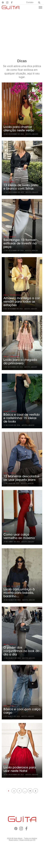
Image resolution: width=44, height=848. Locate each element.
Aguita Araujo (31, 134)
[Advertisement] (22, 33)
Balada (7, 586)
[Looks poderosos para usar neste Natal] (22, 750)
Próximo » (35, 790)
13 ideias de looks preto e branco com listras (21, 186)
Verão (12, 124)
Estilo (13, 182)
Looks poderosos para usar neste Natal (20, 769)
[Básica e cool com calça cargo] (22, 692)
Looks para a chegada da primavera (20, 361)
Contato (29, 2)
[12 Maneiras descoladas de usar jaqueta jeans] (22, 459)
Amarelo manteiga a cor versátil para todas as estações (22, 301)
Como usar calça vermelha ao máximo (19, 536)
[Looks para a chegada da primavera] (22, 342)
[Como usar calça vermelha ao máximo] (22, 517)
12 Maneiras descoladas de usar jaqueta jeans (21, 478)
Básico (6, 411)
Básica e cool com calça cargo (22, 710)
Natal (12, 764)
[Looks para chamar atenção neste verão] (22, 109)
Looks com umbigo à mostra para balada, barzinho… (19, 592)
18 (30, 790)
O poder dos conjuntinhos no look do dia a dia (21, 651)
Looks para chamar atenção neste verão (19, 128)
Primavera (14, 356)
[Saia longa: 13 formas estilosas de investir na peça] (22, 226)
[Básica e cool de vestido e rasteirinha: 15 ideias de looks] (22, 401)
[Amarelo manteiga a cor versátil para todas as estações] (22, 284)
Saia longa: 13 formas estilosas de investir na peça (20, 243)
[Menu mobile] (40, 7)
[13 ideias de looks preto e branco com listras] (22, 168)
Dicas (6, 124)
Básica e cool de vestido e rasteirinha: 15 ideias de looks (22, 418)
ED (34, 840)
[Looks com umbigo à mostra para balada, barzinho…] (22, 575)
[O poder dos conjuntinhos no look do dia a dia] (22, 634)
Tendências (15, 295)
